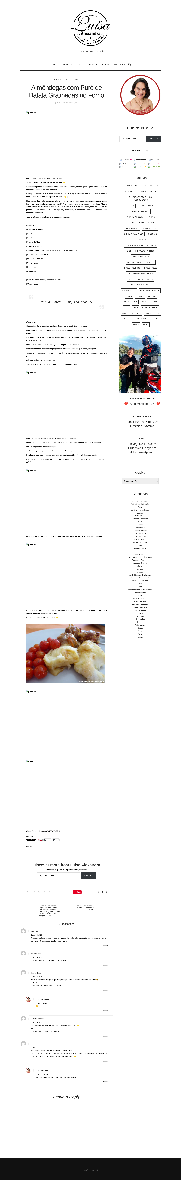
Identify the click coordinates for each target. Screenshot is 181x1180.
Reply (105, 945)
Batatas (130, 223)
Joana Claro (36, 973)
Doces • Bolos (150, 268)
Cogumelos (141, 240)
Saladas (155, 319)
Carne (151, 223)
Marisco (152, 296)
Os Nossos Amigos (140, 581)
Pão (140, 587)
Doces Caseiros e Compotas (140, 557)
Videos (105, 64)
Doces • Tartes (129, 291)
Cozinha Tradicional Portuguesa (141, 245)
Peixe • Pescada (152, 313)
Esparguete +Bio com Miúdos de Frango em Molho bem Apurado (142, 448)
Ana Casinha (36, 931)
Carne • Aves (140, 528)
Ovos (126, 308)
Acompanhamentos (140, 211)
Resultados (140, 619)
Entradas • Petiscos (140, 560)
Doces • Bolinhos (132, 268)
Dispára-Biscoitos (140, 257)
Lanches (140, 296)
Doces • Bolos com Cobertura (140, 274)
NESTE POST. (39, 340)
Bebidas (140, 513)
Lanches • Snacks (140, 563)
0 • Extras (128, 191)
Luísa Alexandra (42, 999)
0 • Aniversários (130, 186)
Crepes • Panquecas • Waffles (140, 251)
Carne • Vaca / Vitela (66, 79)
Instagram (55, 1031)
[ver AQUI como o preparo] (50, 280)
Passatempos (140, 593)
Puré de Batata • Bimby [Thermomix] (66, 302)
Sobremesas (140, 625)
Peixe (135, 308)
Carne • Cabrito (140, 533)
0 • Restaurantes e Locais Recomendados (140, 198)
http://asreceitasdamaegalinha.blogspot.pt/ (46, 985)
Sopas (136, 324)
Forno (129, 296)
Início (54, 64)
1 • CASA (130, 206)
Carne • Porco (149, 228)
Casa (79, 64)
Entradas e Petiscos (149, 291)
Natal (155, 302)
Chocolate (152, 234)
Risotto (140, 622)
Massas (145, 302)
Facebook (47, 1031)
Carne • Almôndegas (35, 892)
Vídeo (145, 324)
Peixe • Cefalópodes (131, 313)
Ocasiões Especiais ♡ (142, 398)
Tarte (140, 631)
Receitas (67, 64)
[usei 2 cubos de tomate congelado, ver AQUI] (58, 250)
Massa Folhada (130, 302)
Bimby (27, 892)
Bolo (140, 522)
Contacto (119, 64)
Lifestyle (91, 64)
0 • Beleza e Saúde (150, 186)
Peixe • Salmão (140, 610)
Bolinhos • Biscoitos (140, 519)
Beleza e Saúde (140, 516)
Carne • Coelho (140, 536)
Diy (140, 551)
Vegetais (140, 637)
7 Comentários (48, 892)
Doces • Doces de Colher (140, 285)
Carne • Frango (132, 228)
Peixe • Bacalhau (149, 308)
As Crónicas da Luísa (140, 510)
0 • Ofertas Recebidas (147, 191)
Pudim (140, 613)
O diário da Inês (37, 1019)
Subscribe (88, 876)
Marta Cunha (36, 954)
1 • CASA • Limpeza (146, 206)
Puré (125, 319)
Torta (140, 634)
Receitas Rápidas (139, 319)
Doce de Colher (140, 554)
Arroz (152, 217)
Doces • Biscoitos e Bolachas (140, 262)
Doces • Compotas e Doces (141, 279)
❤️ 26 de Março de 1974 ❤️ (142, 403)
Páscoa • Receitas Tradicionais (140, 590)
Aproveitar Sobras (136, 217)
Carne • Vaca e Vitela (133, 234)
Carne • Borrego (140, 531)
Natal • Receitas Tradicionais (140, 575)
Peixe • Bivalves (140, 601)
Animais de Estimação (140, 504)
